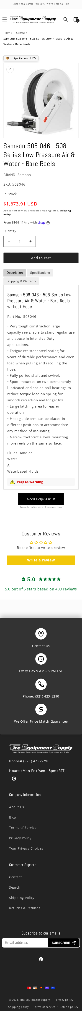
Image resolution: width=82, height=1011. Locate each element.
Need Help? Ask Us (41, 499)
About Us (16, 807)
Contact (15, 877)
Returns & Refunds (24, 908)
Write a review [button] (41, 560)
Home (7, 33)
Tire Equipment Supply (35, 999)
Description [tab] (15, 272)
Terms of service (44, 1006)
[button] (66, 19)
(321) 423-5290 (47, 696)
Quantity (9, 231)
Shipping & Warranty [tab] (21, 281)
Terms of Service (23, 827)
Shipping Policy (21, 897)
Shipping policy (18, 1006)
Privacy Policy (20, 838)
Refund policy (69, 1006)
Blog (12, 817)
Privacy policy (64, 999)
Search (14, 887)
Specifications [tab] (40, 272)
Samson (22, 33)
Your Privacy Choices (26, 848)
